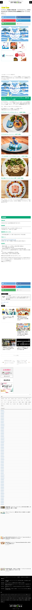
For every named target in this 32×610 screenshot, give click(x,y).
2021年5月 (2, 467)
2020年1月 (2, 491)
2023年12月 (2, 424)
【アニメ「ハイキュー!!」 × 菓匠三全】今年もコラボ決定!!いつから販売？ (8, 317)
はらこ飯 (12, 398)
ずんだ (9, 398)
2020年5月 (2, 485)
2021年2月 (2, 471)
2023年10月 (2, 425)
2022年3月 (2, 451)
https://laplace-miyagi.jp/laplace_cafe (8, 239)
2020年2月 (2, 490)
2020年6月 (2, 484)
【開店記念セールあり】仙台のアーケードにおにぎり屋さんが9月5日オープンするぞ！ (8, 348)
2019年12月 (2, 493)
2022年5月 (2, 448)
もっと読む (16, 355)
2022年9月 (2, 442)
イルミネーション (20, 398)
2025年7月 (2, 410)
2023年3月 (2, 436)
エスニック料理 (25, 398)
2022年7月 (2, 445)
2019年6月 (2, 501)
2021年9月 (2, 461)
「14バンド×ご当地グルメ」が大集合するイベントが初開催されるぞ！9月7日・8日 (22, 348)
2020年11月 (2, 476)
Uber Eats (2, 398)
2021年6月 (2, 465)
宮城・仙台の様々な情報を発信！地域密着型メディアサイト (16, 604)
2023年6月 (2, 431)
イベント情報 (3, 302)
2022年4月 (2, 450)
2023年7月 (2, 430)
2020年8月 (2, 481)
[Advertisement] (16, 67)
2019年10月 (2, 496)
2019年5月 (2, 502)
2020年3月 (2, 488)
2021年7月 (2, 464)
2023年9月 (2, 427)
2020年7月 (2, 482)
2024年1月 (2, 422)
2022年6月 (2, 447)
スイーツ (5, 400)
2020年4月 (2, 487)
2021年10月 (2, 459)
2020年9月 (2, 479)
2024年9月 (2, 413)
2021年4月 (2, 468)
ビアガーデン (28, 400)
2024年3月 (2, 419)
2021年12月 (2, 456)
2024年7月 (2, 416)
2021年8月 (2, 462)
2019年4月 (2, 504)
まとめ (15, 398)
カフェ (3, 303)
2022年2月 (2, 453)
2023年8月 (2, 428)
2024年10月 (2, 411)
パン (24, 400)
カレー (2, 400)
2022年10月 (2, 441)
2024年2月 (2, 421)
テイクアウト (14, 400)
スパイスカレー (10, 400)
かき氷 (6, 398)
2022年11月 (2, 439)
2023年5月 (2, 433)
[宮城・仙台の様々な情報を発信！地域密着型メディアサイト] (16, 3)
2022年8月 (2, 444)
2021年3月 (2, 470)
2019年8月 (2, 499)
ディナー (19, 400)
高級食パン (2, 405)
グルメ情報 (7, 302)
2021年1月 (2, 473)
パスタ (22, 400)
